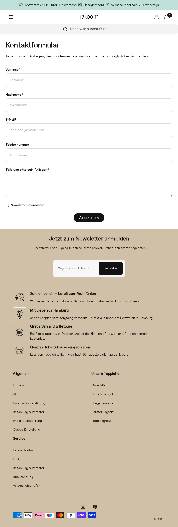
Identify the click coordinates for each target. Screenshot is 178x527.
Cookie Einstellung (26, 429)
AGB (16, 394)
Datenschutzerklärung (29, 403)
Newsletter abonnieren (27, 205)
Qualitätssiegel (102, 394)
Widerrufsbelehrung (27, 421)
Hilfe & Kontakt (24, 450)
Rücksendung (23, 477)
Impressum (21, 385)
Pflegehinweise (102, 403)
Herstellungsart (102, 412)
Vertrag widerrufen (27, 485)
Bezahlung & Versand (28, 412)
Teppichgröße (101, 421)
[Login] (156, 17)
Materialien (99, 385)
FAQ (16, 459)
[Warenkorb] (166, 17)
